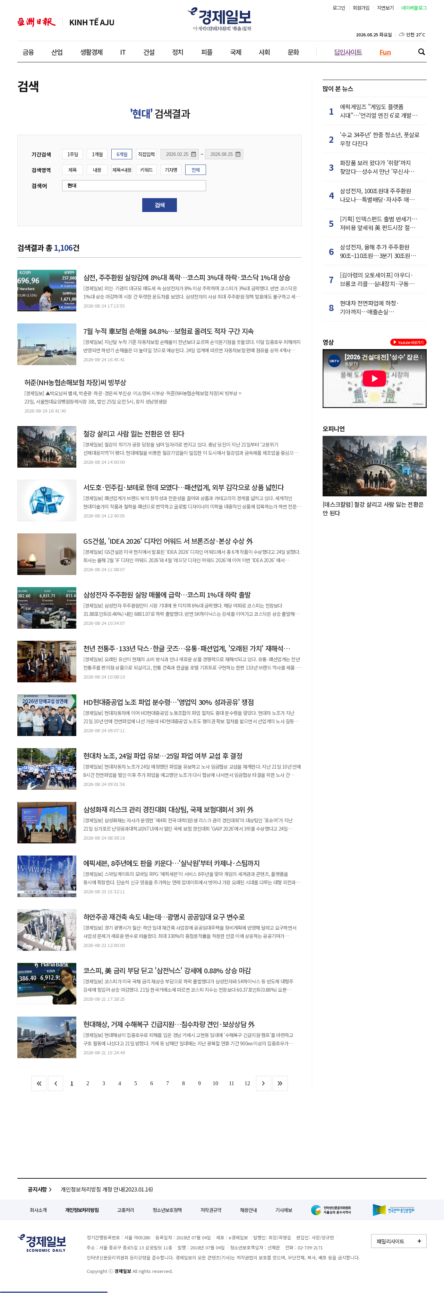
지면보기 (385, 7)
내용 (97, 169)
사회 (264, 51)
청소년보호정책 (167, 1209)
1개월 (97, 154)
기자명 (171, 169)
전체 (195, 169)
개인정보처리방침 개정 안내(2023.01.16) (107, 1189)
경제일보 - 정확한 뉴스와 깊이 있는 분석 (41, 1243)
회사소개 (38, 1209)
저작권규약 (210, 1209)
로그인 (339, 7)
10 (215, 1083)
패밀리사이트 (390, 1241)
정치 (177, 51)
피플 (206, 51)
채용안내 (248, 1209)
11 (231, 1083)
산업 (56, 51)
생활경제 (91, 51)
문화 (293, 51)
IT (123, 51)
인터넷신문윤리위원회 (332, 1209)
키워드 (146, 169)
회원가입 (361, 7)
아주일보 (36, 22)
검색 (421, 51)
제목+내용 (121, 169)
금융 (28, 51)
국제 (235, 51)
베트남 (92, 22)
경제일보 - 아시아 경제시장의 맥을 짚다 (222, 19)
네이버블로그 (414, 7)
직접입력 (146, 154)
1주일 (72, 154)
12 (247, 1083)
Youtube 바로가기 (410, 342)
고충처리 (125, 1209)
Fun (385, 51)
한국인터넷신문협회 (394, 1210)
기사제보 (283, 1209)
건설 (148, 51)
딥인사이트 (348, 51)
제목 (72, 169)
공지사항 (37, 1189)
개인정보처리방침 (82, 1209)
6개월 (122, 154)
